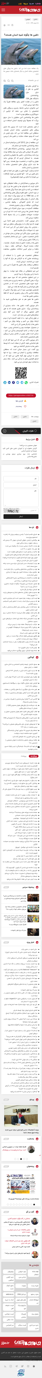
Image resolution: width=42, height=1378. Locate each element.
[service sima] (26, 4)
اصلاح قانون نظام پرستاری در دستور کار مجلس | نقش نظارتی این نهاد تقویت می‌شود (17, 1223)
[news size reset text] (8, 81)
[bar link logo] (5, 4)
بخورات (24, 1286)
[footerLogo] (27, 1342)
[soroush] (5, 382)
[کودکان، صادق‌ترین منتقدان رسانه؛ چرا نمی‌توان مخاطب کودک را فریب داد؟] (32, 908)
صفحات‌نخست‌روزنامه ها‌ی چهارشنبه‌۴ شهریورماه (23, 1199)
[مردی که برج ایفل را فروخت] (32, 932)
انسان (34, 421)
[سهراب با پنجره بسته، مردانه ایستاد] (34, 1233)
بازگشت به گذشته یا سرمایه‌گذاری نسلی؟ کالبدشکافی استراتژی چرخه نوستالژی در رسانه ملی (14, 898)
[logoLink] (29, 10)
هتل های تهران (21, 1300)
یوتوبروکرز (11, 1271)
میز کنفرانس (10, 1325)
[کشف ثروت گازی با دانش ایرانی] (34, 1244)
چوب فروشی (22, 1271)
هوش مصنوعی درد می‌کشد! (28, 445)
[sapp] (35, 1367)
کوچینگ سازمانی (23, 1315)
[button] (26, 1159)
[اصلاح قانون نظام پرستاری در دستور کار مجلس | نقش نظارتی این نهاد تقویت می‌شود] (34, 1222)
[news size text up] (5, 81)
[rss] (6, 1367)
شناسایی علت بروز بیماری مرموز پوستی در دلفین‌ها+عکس (20, 455)
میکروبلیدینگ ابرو (22, 1307)
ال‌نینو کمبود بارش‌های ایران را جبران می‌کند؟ (17, 1253)
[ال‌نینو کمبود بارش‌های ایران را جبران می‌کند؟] (34, 1254)
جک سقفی (10, 1319)
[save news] (12, 25)
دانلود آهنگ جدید (10, 1287)
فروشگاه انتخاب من (33, 1301)
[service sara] (32, 4)
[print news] (4, 25)
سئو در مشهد (34, 1294)
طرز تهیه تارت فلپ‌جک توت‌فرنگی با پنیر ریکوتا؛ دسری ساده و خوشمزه (21, 748)
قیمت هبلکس (9, 1314)
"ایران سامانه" (27, 1360)
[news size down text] (12, 81)
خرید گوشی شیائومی (10, 1278)
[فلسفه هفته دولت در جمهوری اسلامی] (35, 1149)
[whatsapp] (26, 382)
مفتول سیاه (35, 1314)
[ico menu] (3, 10)
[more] (6, 887)
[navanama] (38, 4)
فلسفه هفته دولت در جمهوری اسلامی (18, 1147)
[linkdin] (9, 382)
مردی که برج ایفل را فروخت (18, 930)
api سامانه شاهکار (35, 1273)
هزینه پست (34, 1286)
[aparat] (29, 1367)
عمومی (28, 19)
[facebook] (13, 382)
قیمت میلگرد (22, 1325)
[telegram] (22, 382)
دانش (35, 19)
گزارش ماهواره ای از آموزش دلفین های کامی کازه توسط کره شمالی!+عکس (20, 449)
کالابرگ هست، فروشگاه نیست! (17, 924)
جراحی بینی (22, 1277)
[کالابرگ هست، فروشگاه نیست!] (32, 920)
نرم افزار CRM (21, 1294)
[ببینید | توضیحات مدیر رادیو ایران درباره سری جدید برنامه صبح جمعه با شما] (21, 1116)
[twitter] (17, 382)
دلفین (25, 416)
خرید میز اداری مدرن (33, 1327)
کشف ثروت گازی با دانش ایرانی (21, 1247)
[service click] (20, 4)
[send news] (9, 25)
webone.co (10, 1294)
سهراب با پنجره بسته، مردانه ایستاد (20, 1235)
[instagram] (12, 1367)
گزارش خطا (19, 401)
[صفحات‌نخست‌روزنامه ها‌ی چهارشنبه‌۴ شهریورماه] (21, 1184)
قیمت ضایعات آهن (9, 1307)
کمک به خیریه (9, 1300)
